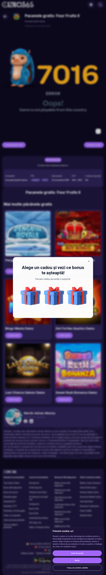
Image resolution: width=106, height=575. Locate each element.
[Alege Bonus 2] (77, 296)
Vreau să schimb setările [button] (77, 568)
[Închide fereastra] (88, 261)
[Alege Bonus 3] (54, 296)
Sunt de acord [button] (77, 553)
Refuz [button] (77, 560)
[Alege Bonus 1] (30, 296)
